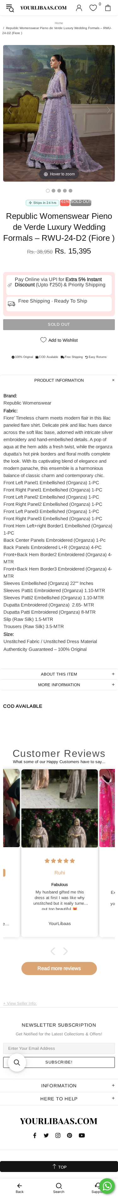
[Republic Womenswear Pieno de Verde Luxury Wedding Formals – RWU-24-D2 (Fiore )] (48, 191)
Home (59, 23)
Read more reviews (59, 968)
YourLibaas (43, 8)
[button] (54, 951)
